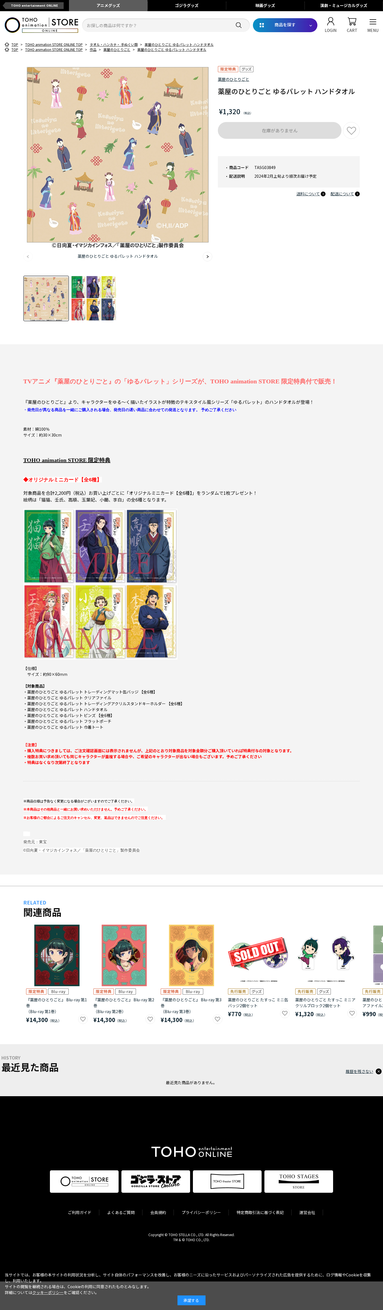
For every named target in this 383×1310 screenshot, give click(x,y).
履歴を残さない (359, 1071)
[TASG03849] (46, 298)
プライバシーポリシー (201, 1212)
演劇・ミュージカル (343, 5)
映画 (265, 5)
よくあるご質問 (121, 1212)
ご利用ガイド (79, 1212)
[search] (239, 25)
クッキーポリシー (48, 1292)
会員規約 (158, 1212)
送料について (308, 193)
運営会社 (307, 1212)
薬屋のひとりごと (233, 79)
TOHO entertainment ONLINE (34, 5)
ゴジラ (187, 5)
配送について (342, 193)
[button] (207, 256)
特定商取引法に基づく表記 (260, 1212)
